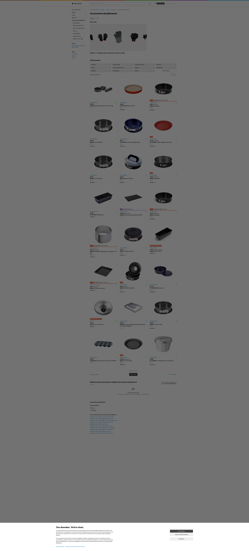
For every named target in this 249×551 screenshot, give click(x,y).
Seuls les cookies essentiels (181, 534)
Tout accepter (181, 531)
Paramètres (181, 539)
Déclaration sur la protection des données (75, 546)
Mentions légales (60, 546)
